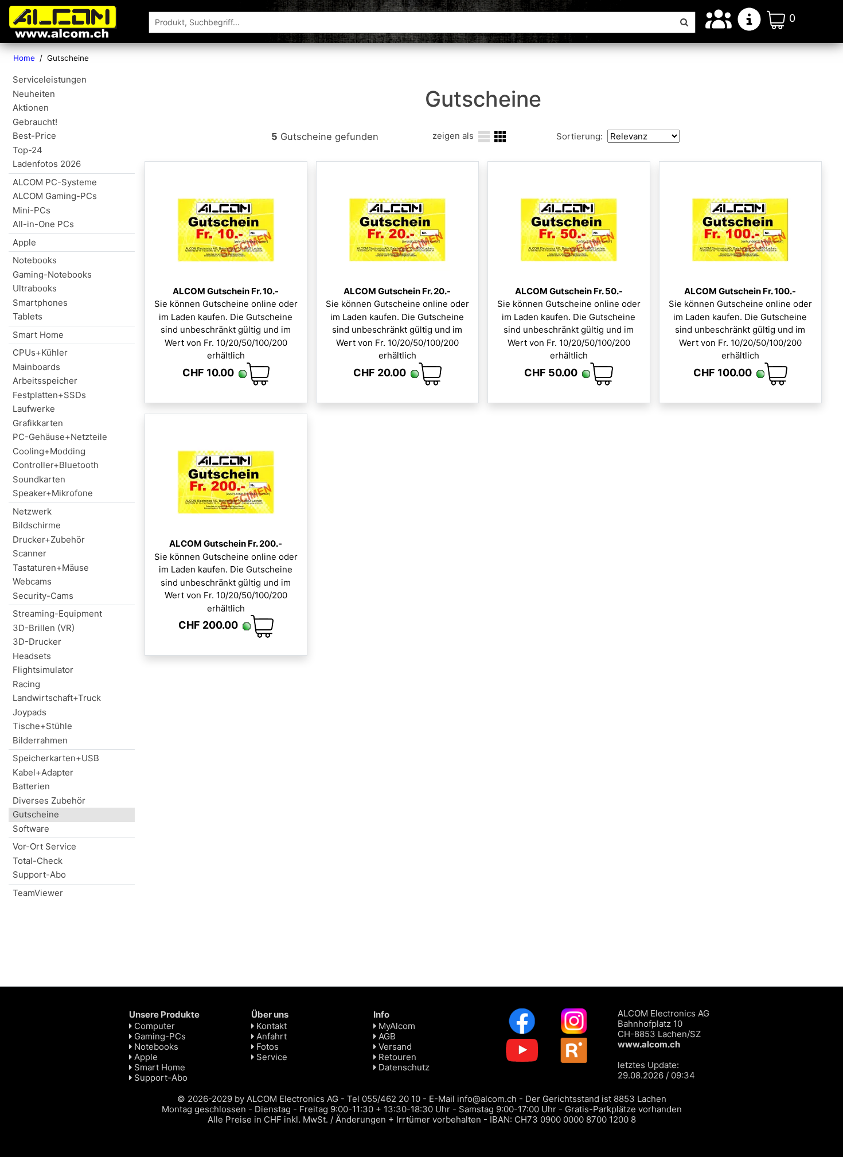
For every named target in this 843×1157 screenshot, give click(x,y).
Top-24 (27, 150)
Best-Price (34, 135)
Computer (153, 1025)
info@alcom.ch (487, 1098)
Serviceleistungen (50, 79)
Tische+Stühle (42, 725)
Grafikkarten (38, 423)
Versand (394, 1046)
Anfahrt (270, 1036)
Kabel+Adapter (43, 772)
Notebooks (35, 260)
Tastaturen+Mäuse (51, 567)
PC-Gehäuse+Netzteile (60, 436)
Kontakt (270, 1025)
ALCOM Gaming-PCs (55, 195)
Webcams (32, 581)
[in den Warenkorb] (258, 374)
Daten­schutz (403, 1067)
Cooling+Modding (49, 451)
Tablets (27, 316)
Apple (24, 242)
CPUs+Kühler (40, 352)
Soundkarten (39, 479)
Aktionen (31, 107)
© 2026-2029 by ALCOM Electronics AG (257, 1098)
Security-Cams (43, 595)
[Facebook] (522, 1020)
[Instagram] (574, 1020)
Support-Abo (39, 874)
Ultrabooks (35, 288)
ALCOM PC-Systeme (55, 182)
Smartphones (40, 302)
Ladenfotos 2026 (47, 163)
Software (31, 828)
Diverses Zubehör (49, 800)
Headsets (32, 655)
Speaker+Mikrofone (53, 493)
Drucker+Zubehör (49, 539)
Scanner (29, 553)
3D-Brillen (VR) (44, 627)
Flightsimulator (43, 669)
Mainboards (36, 366)
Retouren (396, 1056)
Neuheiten (34, 93)
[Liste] (484, 135)
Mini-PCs (31, 210)
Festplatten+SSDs (49, 394)
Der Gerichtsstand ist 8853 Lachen (595, 1098)
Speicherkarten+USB (56, 758)
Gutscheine (36, 814)
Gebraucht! (35, 121)
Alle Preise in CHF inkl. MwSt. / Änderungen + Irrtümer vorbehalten (344, 1119)
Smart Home (38, 334)
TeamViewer (38, 892)
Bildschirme (37, 525)
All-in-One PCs (43, 224)
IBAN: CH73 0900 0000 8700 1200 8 (563, 1119)
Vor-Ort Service (44, 846)
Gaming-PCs (159, 1036)
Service (270, 1056)
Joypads (29, 712)
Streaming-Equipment (57, 613)
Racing (26, 684)
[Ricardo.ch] (574, 1049)
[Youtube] (522, 1049)
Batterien (31, 786)
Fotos (266, 1046)
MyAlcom (395, 1025)
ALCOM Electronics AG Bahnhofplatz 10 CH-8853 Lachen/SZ (663, 1029)
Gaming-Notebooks (52, 274)
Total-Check (38, 860)
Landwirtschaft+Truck (57, 697)
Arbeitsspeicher (45, 380)
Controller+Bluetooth (56, 464)
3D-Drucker (37, 641)
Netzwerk (32, 511)
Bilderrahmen (40, 740)
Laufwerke (34, 408)
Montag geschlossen (204, 1109)
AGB (386, 1036)
